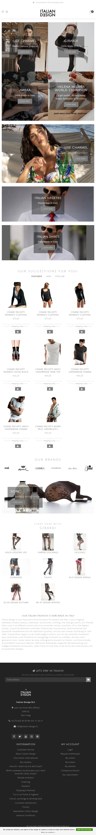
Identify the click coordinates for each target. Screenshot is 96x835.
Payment (26, 786)
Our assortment (70, 774)
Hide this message (84, 829)
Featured (36, 276)
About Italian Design (26, 753)
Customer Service (25, 749)
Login (70, 749)
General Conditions (25, 815)
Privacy (25, 807)
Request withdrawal (70, 753)
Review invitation (26, 777)
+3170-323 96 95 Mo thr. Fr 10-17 (27, 720)
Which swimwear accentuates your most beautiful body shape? (25, 772)
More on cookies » (48, 832)
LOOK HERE (80, 158)
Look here (25, 52)
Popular (60, 276)
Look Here (71, 104)
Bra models (25, 762)
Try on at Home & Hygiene (26, 794)
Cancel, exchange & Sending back (25, 798)
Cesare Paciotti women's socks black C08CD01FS (16, 372)
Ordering (26, 781)
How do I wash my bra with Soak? (25, 766)
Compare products (70, 770)
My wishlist (70, 766)
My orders (70, 758)
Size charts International (26, 758)
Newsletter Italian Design (25, 811)
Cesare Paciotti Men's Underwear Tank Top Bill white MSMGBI (48, 372)
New (48, 276)
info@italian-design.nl (27, 726)
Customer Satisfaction (26, 802)
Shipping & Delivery (25, 790)
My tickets (70, 762)
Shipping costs (17, 326)
